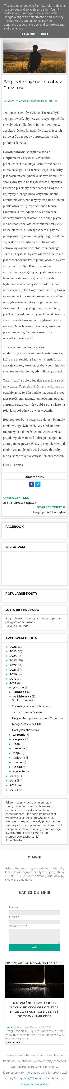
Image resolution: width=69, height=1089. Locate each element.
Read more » (14, 1042)
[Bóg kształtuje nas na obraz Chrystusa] (34, 56)
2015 (13, 785)
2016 (13, 780)
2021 (13, 669)
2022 (13, 665)
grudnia (19, 687)
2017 (13, 776)
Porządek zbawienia (25, 730)
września (19, 734)
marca (18, 762)
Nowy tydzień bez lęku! (27, 724)
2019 (13, 679)
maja (17, 753)
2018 (13, 683)
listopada (20, 692)
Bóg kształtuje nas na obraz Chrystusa (37, 718)
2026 (13, 647)
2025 (13, 651)
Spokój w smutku (23, 700)
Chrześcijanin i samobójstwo (31, 706)
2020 (14, 674)
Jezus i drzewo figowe (27, 712)
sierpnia (19, 739)
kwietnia (19, 757)
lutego (18, 767)
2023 (13, 660)
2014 (13, 790)
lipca (17, 744)
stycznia (19, 771)
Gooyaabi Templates (34, 1084)
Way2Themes (33, 1078)
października (22, 696)
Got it (45, 34)
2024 (14, 656)
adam (10, 1027)
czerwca (19, 748)
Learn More (29, 34)
